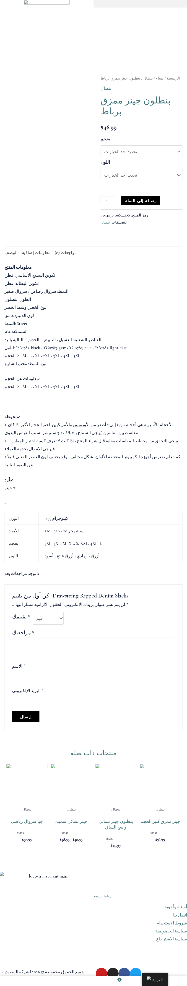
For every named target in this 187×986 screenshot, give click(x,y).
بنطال (148, 78)
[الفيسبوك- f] (124, 973)
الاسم (18, 666)
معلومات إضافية (36, 252)
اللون (105, 162)
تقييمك (21, 617)
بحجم (105, 139)
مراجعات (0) (66, 252)
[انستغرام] (113, 973)
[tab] (11, 253)
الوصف (11, 252)
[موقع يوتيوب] (101, 973)
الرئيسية (173, 78)
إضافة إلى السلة (140, 200)
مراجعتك (23, 633)
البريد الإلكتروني (28, 690)
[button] (140, 4)
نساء (160, 78)
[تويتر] (135, 973)
